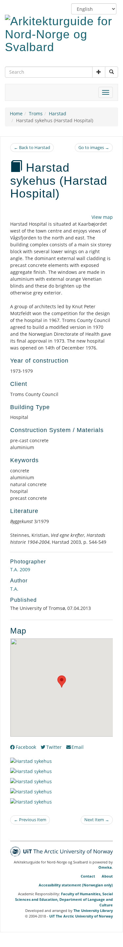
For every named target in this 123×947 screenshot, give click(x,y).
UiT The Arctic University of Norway (81, 916)
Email (78, 747)
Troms (36, 113)
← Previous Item (30, 820)
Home (16, 113)
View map (102, 217)
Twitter (54, 747)
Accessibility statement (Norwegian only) (76, 884)
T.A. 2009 (20, 569)
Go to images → (93, 147)
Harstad (57, 113)
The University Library (93, 910)
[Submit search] (111, 72)
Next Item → (96, 820)
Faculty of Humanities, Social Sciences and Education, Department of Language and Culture (64, 899)
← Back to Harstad (32, 147)
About (107, 876)
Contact (88, 876)
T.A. (14, 589)
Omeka (105, 867)
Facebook (26, 747)
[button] (98, 72)
